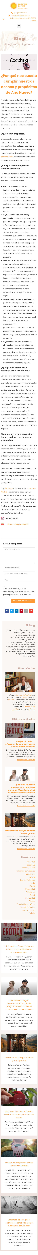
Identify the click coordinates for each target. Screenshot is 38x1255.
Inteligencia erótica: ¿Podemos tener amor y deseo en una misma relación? (20, 744)
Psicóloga (9, 488)
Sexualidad (30, 898)
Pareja (32, 886)
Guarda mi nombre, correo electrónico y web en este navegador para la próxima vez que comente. (19, 592)
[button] (19, 26)
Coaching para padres (26, 871)
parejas (24, 697)
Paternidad (30, 889)
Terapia (32, 901)
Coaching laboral (28, 868)
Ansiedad (31, 862)
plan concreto (7, 157)
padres (11, 700)
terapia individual (23, 695)
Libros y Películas (27, 880)
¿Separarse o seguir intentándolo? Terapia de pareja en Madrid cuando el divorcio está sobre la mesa (21, 788)
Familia (32, 877)
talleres (31, 709)
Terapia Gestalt (28, 910)
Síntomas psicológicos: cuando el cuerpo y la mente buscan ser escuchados (19, 1222)
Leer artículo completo (26, 760)
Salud (32, 895)
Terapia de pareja (27, 907)
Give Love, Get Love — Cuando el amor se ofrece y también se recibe (19, 1114)
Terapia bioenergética (26, 904)
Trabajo (31, 913)
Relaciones (30, 892)
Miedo (32, 883)
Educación (30, 874)
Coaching (31, 865)
